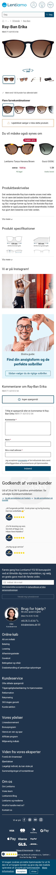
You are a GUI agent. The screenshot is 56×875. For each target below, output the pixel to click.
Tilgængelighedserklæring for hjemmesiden (22, 688)
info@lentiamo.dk (29, 624)
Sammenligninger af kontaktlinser (17, 770)
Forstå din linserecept (12, 756)
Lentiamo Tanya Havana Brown (19, 161)
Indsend (28, 468)
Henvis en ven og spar (12, 731)
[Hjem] (3, 21)
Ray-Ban (26, 21)
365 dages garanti (10, 702)
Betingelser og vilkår (11, 662)
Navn (8, 439)
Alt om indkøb (8, 639)
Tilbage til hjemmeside (24, 850)
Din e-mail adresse (14, 450)
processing (22, 460)
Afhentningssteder (10, 653)
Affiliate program (10, 736)
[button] (9, 80)
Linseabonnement (10, 722)
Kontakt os (7, 810)
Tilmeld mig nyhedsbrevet (28, 596)
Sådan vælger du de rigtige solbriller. (28, 373)
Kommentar (11, 419)
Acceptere (21, 871)
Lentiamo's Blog (9, 795)
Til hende (16, 21)
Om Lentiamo (8, 786)
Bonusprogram (9, 727)
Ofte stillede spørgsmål (12, 683)
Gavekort (6, 658)
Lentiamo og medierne (12, 800)
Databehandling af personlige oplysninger (21, 667)
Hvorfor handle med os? (13, 805)
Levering (6, 648)
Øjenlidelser (7, 761)
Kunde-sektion (8, 706)
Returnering (7, 697)
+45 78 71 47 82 (28, 620)
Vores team (7, 791)
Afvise (33, 871)
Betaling (6, 644)
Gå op (38, 850)
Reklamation (8, 692)
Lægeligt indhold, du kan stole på (17, 766)
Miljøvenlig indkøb (10, 741)
